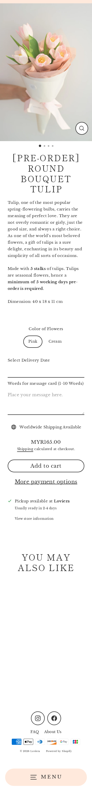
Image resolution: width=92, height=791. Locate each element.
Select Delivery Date (29, 360)
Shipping (25, 449)
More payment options (46, 482)
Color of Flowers (46, 328)
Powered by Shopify (59, 751)
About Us (53, 732)
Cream (55, 341)
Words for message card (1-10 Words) (46, 383)
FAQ (34, 732)
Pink (33, 341)
